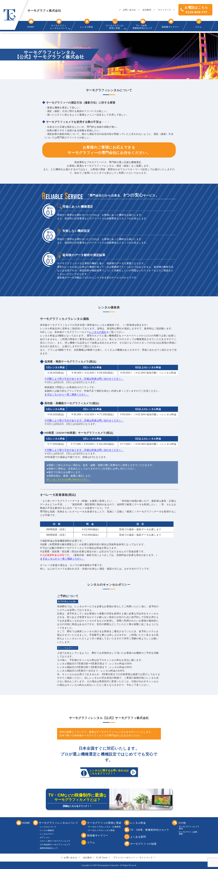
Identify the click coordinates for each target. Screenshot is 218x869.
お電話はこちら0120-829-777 (196, 10)
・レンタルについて (48, 827)
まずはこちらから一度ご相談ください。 (66, 394)
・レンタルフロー (47, 834)
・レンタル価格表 (47, 830)
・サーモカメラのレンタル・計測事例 (104, 827)
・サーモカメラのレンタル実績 (101, 830)
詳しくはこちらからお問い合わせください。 (68, 479)
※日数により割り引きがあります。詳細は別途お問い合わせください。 (84, 378)
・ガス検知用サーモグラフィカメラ (55, 845)
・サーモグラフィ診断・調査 (189, 833)
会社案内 (147, 10)
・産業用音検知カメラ (49, 848)
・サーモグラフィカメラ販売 (189, 828)
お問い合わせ (129, 10)
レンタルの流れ (97, 332)
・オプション (45, 837)
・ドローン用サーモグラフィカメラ (55, 841)
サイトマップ (164, 10)
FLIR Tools (101, 858)
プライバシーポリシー (124, 858)
